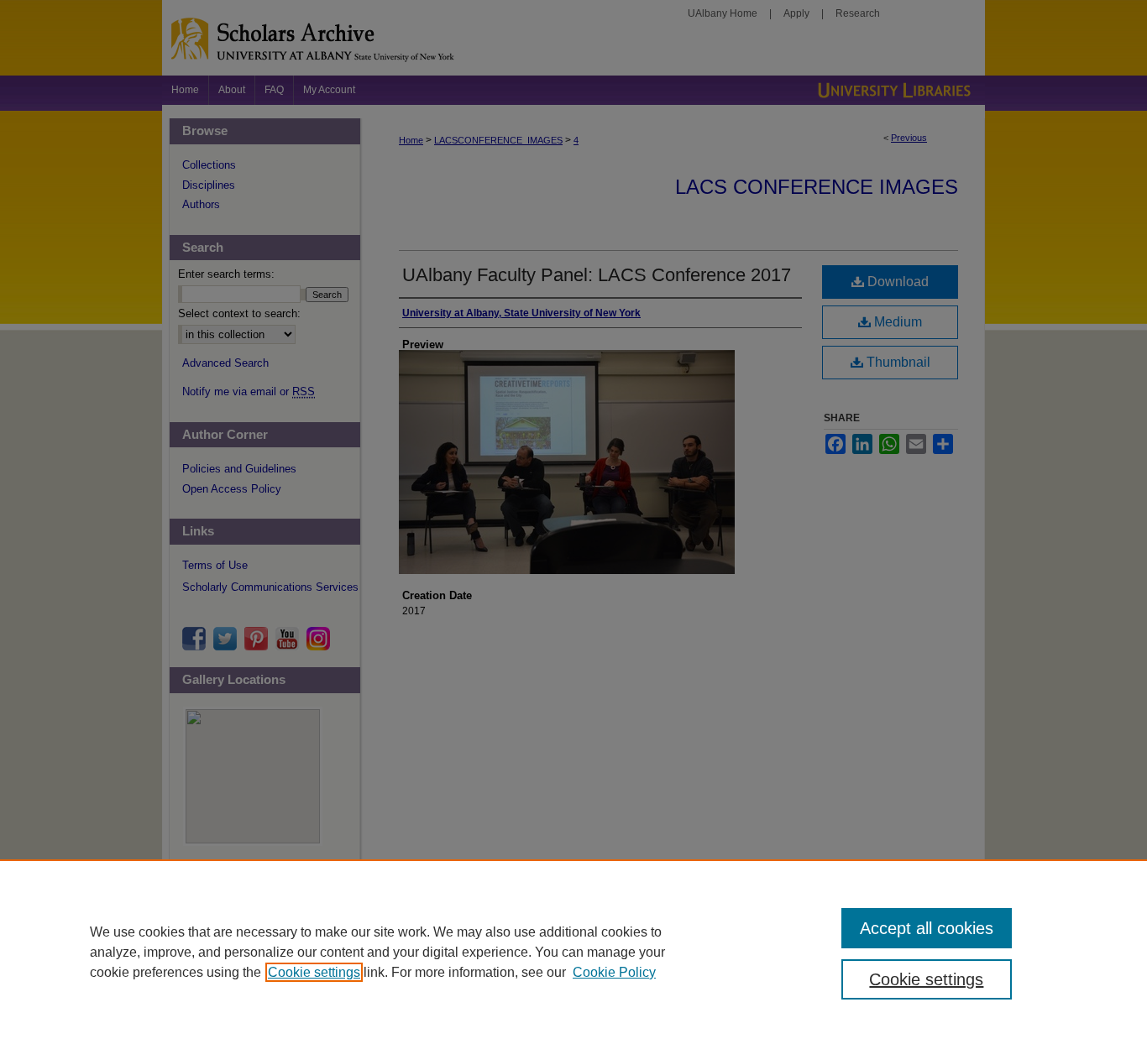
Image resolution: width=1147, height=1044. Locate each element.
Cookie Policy (614, 972)
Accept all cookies (926, 928)
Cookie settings (314, 972)
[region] (573, 951)
